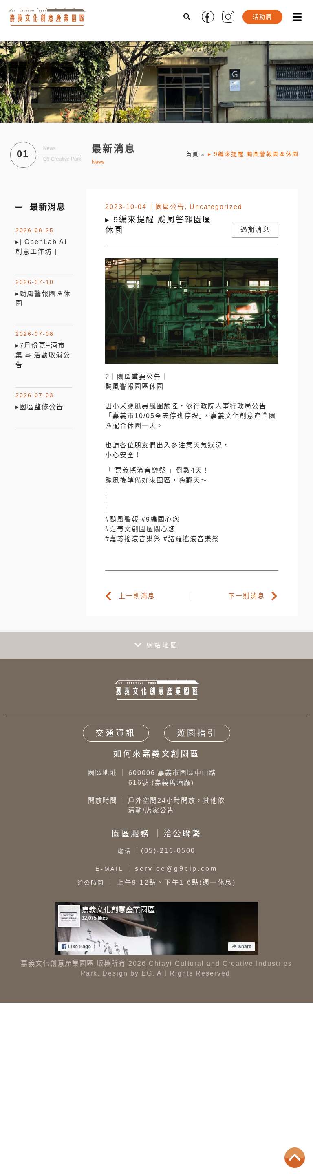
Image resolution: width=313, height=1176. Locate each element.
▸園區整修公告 (39, 406)
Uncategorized (216, 206)
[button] (187, 17)
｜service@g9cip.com (156, 868)
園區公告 (170, 206)
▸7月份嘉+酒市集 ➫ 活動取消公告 (43, 355)
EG (146, 973)
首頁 (192, 154)
